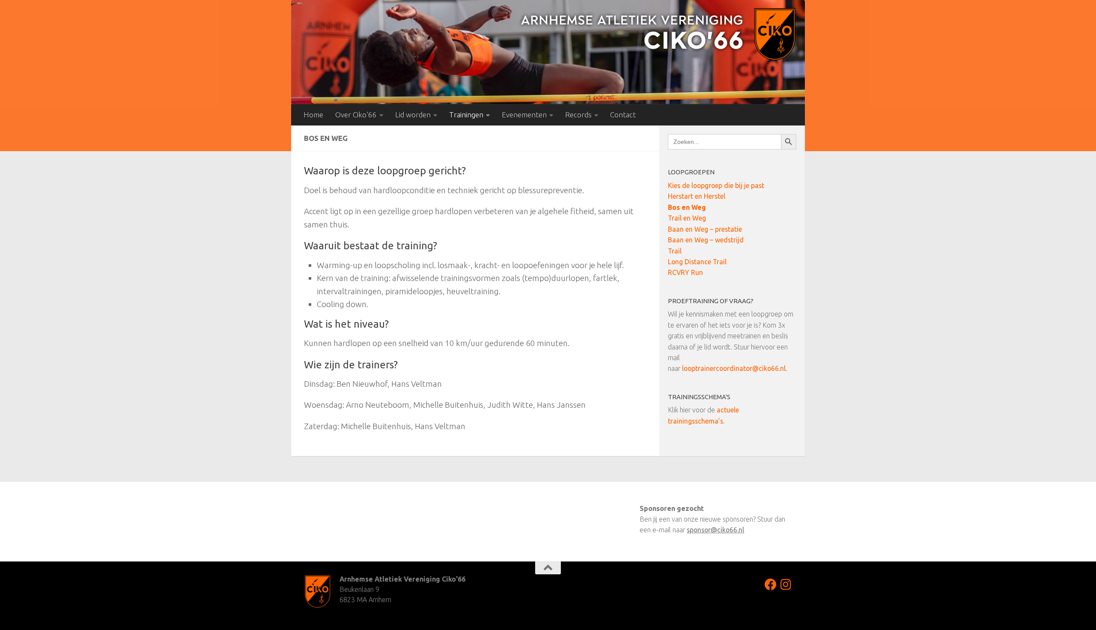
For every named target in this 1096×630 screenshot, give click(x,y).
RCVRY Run (685, 272)
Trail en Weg (687, 218)
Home (313, 114)
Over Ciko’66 (356, 114)
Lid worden (413, 114)
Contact (623, 114)
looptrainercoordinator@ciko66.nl (734, 368)
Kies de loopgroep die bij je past (716, 185)
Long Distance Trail (697, 262)
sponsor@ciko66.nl (715, 530)
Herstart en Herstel (696, 196)
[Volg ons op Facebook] (771, 585)
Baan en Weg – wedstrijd (706, 240)
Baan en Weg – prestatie (705, 229)
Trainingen (466, 114)
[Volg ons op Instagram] (786, 585)
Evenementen (524, 114)
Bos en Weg (687, 207)
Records (578, 114)
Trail (675, 251)
